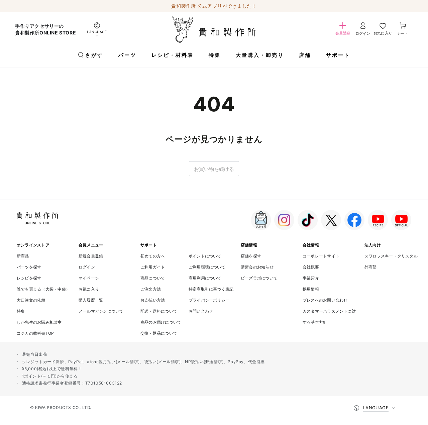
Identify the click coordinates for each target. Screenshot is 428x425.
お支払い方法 (152, 300)
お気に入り (89, 289)
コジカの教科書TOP (35, 333)
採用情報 (311, 289)
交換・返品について (158, 333)
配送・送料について (158, 311)
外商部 (370, 267)
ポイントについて (205, 255)
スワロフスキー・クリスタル (391, 255)
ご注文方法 (150, 289)
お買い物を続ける (214, 169)
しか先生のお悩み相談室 (39, 322)
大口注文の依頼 (31, 300)
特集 (21, 311)
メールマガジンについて (101, 311)
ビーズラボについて (259, 278)
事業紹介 (311, 278)
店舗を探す (251, 255)
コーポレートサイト (321, 255)
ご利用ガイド (152, 267)
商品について (152, 278)
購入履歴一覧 (91, 300)
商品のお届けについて (160, 322)
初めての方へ (152, 255)
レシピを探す (29, 278)
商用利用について (205, 278)
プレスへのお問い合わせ (325, 300)
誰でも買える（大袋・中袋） (43, 289)
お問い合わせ (201, 311)
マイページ (89, 278)
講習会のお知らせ (257, 267)
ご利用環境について (207, 267)
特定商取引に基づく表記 (211, 289)
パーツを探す (29, 267)
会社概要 (311, 267)
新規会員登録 (91, 255)
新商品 (23, 255)
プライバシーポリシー (209, 300)
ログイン (87, 267)
